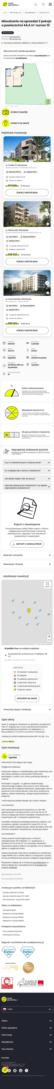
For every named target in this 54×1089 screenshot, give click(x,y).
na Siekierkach (21, 58)
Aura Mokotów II (41, 55)
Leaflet (38, 644)
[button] (47, 149)
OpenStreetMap (47, 644)
